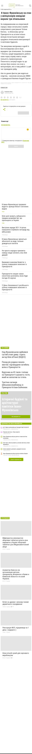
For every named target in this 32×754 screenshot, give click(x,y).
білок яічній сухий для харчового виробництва (15, 654)
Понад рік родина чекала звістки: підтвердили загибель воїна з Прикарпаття (15, 364)
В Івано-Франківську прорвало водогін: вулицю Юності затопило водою (15, 206)
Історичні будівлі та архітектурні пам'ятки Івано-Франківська (14, 404)
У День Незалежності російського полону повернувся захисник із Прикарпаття (15, 287)
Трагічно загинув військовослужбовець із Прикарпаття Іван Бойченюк (14, 385)
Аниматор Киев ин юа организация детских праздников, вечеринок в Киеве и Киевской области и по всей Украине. (15, 574)
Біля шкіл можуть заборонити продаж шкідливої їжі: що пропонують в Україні (13, 218)
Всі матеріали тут (16, 416)
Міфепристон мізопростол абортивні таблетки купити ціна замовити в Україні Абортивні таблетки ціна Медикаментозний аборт (15, 542)
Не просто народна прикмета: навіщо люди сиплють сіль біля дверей (14, 253)
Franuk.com (4, 87)
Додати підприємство (16, 459)
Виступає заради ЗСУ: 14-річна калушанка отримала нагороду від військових (15, 229)
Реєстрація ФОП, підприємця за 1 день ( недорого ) (15, 629)
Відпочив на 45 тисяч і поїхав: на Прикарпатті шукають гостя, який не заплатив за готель (16, 375)
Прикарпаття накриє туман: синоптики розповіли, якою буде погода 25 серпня (15, 276)
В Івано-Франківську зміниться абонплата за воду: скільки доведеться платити (14, 241)
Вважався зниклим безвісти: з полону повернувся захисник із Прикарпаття (14, 264)
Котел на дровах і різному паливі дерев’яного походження (15, 603)
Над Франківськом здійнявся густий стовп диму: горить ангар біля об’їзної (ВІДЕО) (15, 354)
